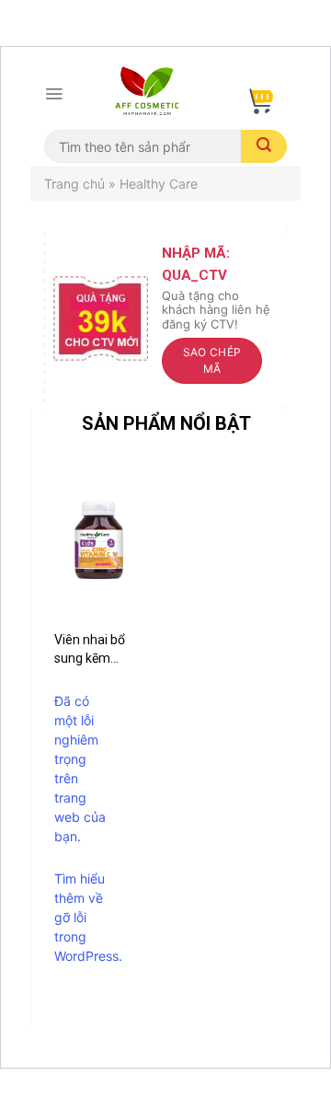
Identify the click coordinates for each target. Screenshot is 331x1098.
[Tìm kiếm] (264, 146)
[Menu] (53, 94)
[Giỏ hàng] (259, 94)
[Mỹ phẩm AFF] (147, 94)
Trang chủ (74, 183)
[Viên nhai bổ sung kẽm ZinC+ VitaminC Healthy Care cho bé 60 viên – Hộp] (99, 539)
